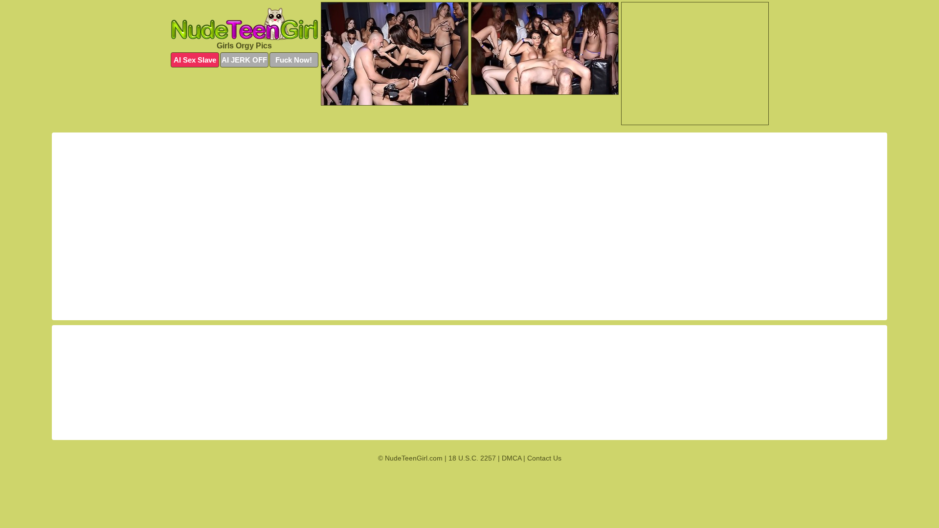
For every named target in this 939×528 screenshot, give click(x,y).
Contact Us (544, 458)
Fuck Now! (293, 60)
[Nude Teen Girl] (244, 24)
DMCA (511, 458)
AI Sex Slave (195, 60)
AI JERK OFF (244, 60)
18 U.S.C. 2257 (472, 458)
